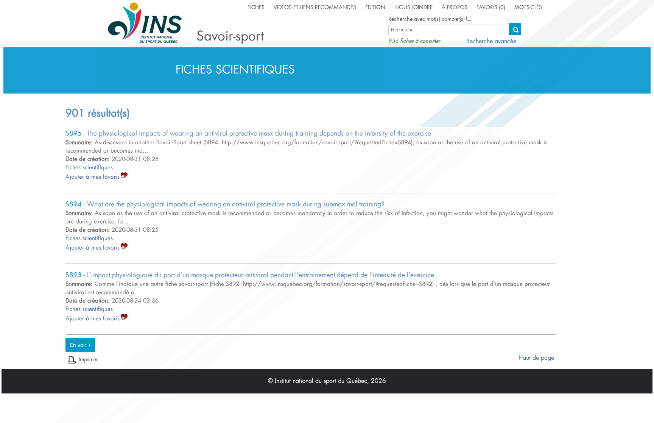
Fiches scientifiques (89, 167)
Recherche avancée (491, 41)
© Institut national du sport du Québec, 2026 (327, 381)
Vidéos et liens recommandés (315, 8)
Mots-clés (528, 8)
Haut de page (537, 358)
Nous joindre (413, 8)
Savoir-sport (230, 37)
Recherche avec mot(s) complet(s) (426, 19)
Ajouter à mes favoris (92, 177)
